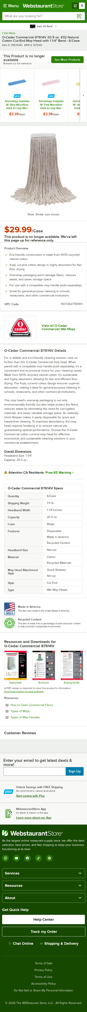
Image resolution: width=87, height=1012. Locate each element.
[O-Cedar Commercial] (20, 327)
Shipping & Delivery (61, 943)
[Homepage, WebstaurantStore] (43, 5)
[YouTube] (16, 858)
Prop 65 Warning (58, 472)
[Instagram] (5, 858)
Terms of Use (43, 977)
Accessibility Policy (43, 983)
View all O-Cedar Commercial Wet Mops (58, 327)
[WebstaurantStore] (43, 833)
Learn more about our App (33, 817)
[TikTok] (38, 858)
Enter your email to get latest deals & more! (37, 762)
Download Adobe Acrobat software (24, 691)
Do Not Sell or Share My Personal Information (43, 990)
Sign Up (75, 771)
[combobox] (43, 16)
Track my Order (44, 931)
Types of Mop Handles (37, 717)
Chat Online (23, 943)
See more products (67, 59)
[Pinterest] (49, 858)
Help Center (43, 919)
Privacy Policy (43, 970)
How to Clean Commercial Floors (43, 705)
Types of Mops (32, 711)
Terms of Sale (43, 963)
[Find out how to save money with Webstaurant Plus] (17, 96)
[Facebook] (27, 858)
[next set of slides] (83, 95)
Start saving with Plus (30, 795)
